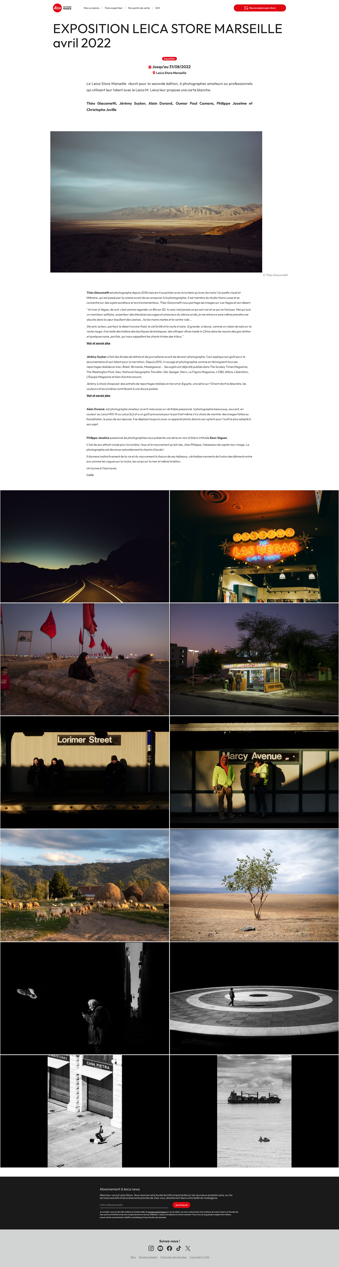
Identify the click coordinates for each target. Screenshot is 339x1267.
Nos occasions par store (262, 8)
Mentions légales (148, 1257)
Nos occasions (91, 8)
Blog (133, 1257)
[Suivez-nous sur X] (187, 1251)
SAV (157, 8)
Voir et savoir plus (98, 343)
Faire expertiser (114, 8)
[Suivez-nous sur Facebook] (169, 1251)
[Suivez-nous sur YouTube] (160, 1251)
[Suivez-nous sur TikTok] (178, 1251)
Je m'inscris (181, 1205)
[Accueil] (62, 6)
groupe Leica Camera (157, 1212)
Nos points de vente (139, 8)
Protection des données (173, 1257)
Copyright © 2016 (199, 1257)
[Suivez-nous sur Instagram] (151, 1251)
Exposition (169, 58)
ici (206, 1214)
